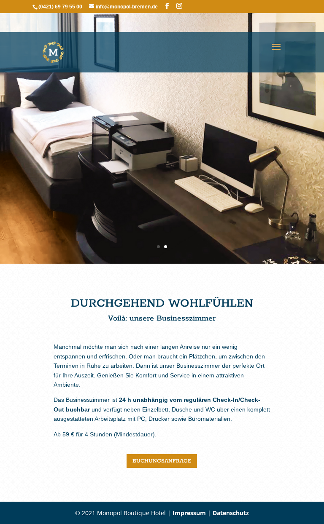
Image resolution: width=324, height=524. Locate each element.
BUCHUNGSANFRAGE (161, 461)
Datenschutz (231, 513)
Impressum (189, 513)
